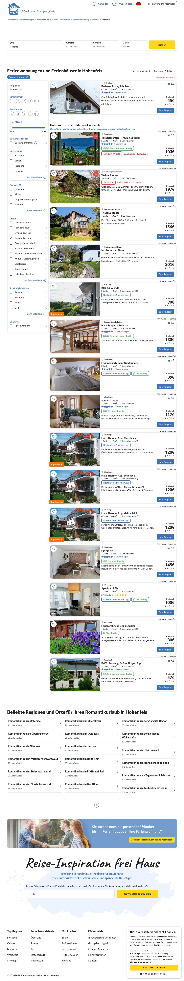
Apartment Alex (110, 588)
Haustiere (31, 189)
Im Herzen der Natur (113, 250)
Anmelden (103, 3)
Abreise (97, 42)
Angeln (31, 292)
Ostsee (11, 943)
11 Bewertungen (121, 331)
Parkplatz (31, 165)
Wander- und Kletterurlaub (31, 253)
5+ (36, 101)
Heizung (31, 171)
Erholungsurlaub (31, 232)
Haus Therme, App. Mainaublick (119, 513)
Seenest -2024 (109, 400)
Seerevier (107, 550)
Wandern (31, 297)
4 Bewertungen (121, 369)
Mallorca (12, 949)
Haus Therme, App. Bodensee (118, 475)
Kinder (31, 194)
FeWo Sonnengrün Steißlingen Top (121, 663)
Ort (12, 43)
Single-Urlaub (31, 269)
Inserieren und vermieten (102, 937)
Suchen (162, 44)
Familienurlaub (31, 227)
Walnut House (109, 175)
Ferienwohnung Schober (115, 86)
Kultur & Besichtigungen (31, 258)
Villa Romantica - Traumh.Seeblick (120, 137)
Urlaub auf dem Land (31, 274)
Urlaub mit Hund (31, 222)
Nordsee (12, 937)
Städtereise (31, 263)
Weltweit (12, 954)
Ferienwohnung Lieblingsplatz (118, 625)
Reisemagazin (69, 949)
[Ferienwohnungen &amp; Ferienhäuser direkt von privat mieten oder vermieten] (31, 11)
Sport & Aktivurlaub (31, 248)
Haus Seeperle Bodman (114, 325)
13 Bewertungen (121, 669)
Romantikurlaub (31, 238)
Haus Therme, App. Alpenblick (118, 438)
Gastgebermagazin (98, 943)
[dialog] (154, 952)
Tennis (31, 302)
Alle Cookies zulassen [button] (154, 968)
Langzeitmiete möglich (31, 199)
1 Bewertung (120, 92)
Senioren (31, 204)
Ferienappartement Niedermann (119, 363)
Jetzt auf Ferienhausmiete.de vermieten (151, 839)
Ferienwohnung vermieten (161, 3)
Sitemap (12, 960)
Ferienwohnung (31, 325)
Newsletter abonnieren (137, 893)
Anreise (70, 42)
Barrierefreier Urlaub (31, 243)
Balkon (31, 160)
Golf (31, 307)
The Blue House (110, 212)
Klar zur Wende (110, 287)
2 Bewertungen (121, 406)
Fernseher (31, 155)
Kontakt (66, 960)
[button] (154, 973)
